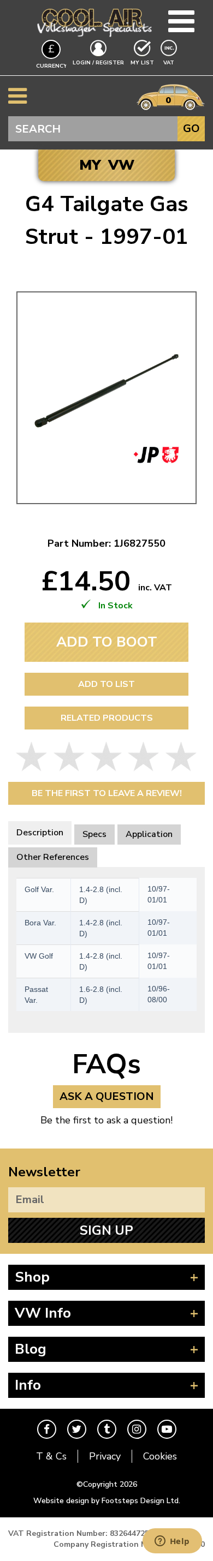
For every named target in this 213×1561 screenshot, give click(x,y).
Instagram (136, 1429)
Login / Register (98, 63)
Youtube (166, 1429)
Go (191, 128)
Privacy (105, 1456)
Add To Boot (106, 641)
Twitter (76, 1429)
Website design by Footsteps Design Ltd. (106, 1501)
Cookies (160, 1456)
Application (149, 834)
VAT (170, 62)
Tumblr (106, 1429)
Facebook (46, 1429)
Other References (52, 857)
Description (39, 833)
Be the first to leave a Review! (107, 793)
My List (142, 63)
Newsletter (44, 1172)
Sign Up (106, 1230)
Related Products (107, 718)
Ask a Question (107, 1096)
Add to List (106, 684)
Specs (94, 834)
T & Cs (51, 1456)
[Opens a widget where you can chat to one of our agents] (172, 1542)
